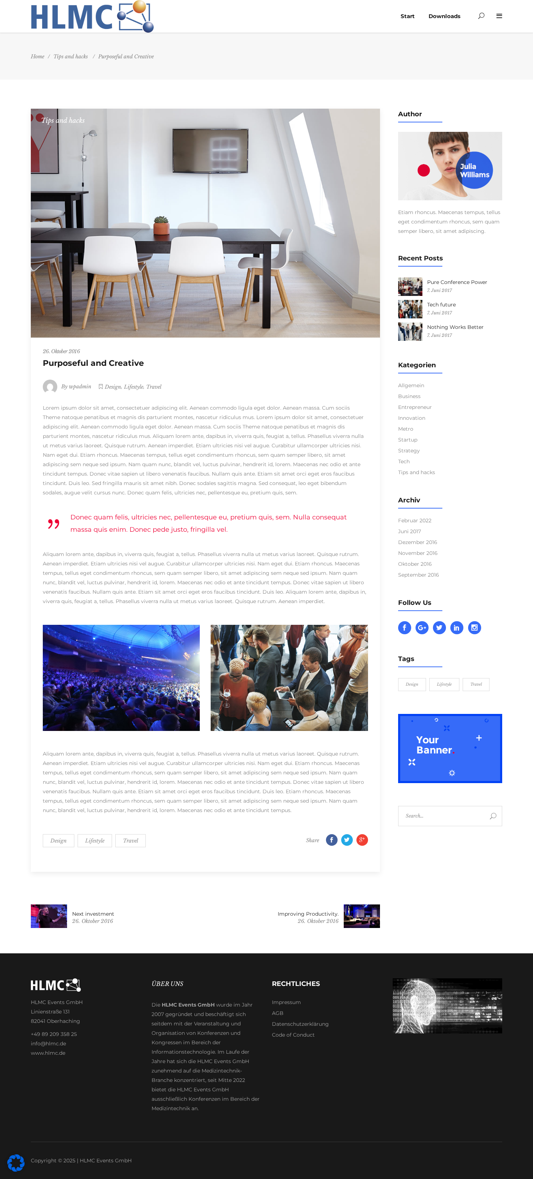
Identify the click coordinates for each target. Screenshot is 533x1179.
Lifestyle (133, 387)
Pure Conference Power (457, 282)
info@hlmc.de (48, 1043)
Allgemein (411, 385)
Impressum (286, 1002)
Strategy (409, 450)
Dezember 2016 (417, 542)
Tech (404, 461)
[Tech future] (410, 309)
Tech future (441, 304)
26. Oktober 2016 (61, 351)
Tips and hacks (70, 56)
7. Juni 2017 (439, 290)
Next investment (93, 914)
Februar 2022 (414, 520)
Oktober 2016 (415, 564)
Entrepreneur (415, 407)
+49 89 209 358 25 (54, 1034)
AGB (278, 1013)
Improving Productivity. (308, 914)
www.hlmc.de (48, 1053)
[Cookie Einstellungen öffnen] (16, 1170)
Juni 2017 (409, 531)
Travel (153, 387)
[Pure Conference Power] (410, 286)
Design (113, 387)
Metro (405, 429)
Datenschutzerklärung (300, 1024)
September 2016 (418, 575)
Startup (407, 439)
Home (37, 56)
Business (409, 396)
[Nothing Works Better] (410, 331)
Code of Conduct (293, 1035)
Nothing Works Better (455, 327)
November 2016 (418, 553)
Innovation (411, 418)
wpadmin (80, 386)
